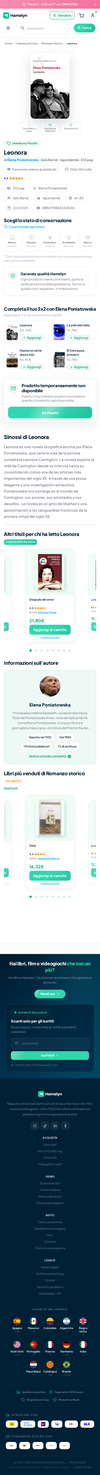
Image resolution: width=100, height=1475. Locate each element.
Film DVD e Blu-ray (50, 1151)
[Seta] (50, 818)
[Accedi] (92, 15)
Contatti (50, 1241)
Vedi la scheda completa (47, 756)
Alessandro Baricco (48, 858)
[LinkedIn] (55, 1126)
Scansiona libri (50, 1183)
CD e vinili (50, 1157)
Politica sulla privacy (50, 1274)
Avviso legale (50, 1267)
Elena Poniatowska (23, 160)
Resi (50, 1235)
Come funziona (50, 1190)
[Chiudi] (95, 4)
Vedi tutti (10, 788)
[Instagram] (35, 1126)
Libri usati (50, 1144)
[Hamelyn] (15, 15)
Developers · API (50, 1293)
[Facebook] (65, 1126)
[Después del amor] (50, 572)
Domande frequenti (50, 1203)
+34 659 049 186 (82, 1467)
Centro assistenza (50, 1222)
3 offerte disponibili (49, 637)
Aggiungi (34, 338)
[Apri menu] (8, 28)
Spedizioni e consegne (50, 1228)
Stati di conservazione (50, 1248)
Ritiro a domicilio (50, 1196)
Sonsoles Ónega (47, 612)
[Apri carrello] (81, 15)
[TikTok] (45, 1126)
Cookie (50, 1280)
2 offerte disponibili (49, 883)
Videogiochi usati (50, 1164)
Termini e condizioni (50, 1287)
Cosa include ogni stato (26, 227)
